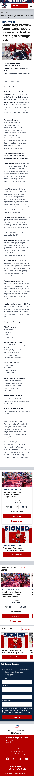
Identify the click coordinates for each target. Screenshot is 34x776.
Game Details (18, 521)
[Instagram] (13, 758)
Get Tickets (18, 6)
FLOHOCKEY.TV (17, 128)
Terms (25, 749)
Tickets (18, 516)
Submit (17, 717)
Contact (9, 749)
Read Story (18, 555)
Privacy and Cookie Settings (17, 754)
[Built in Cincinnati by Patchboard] (17, 768)
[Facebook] (7, 758)
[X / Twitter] (20, 758)
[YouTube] (26, 758)
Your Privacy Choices (17, 751)
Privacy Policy (17, 749)
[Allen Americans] (4, 6)
